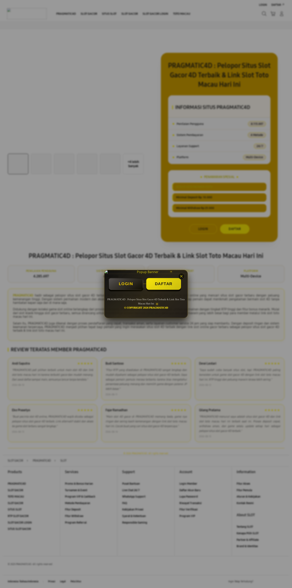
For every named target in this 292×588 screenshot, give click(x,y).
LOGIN (126, 284)
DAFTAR (163, 284)
